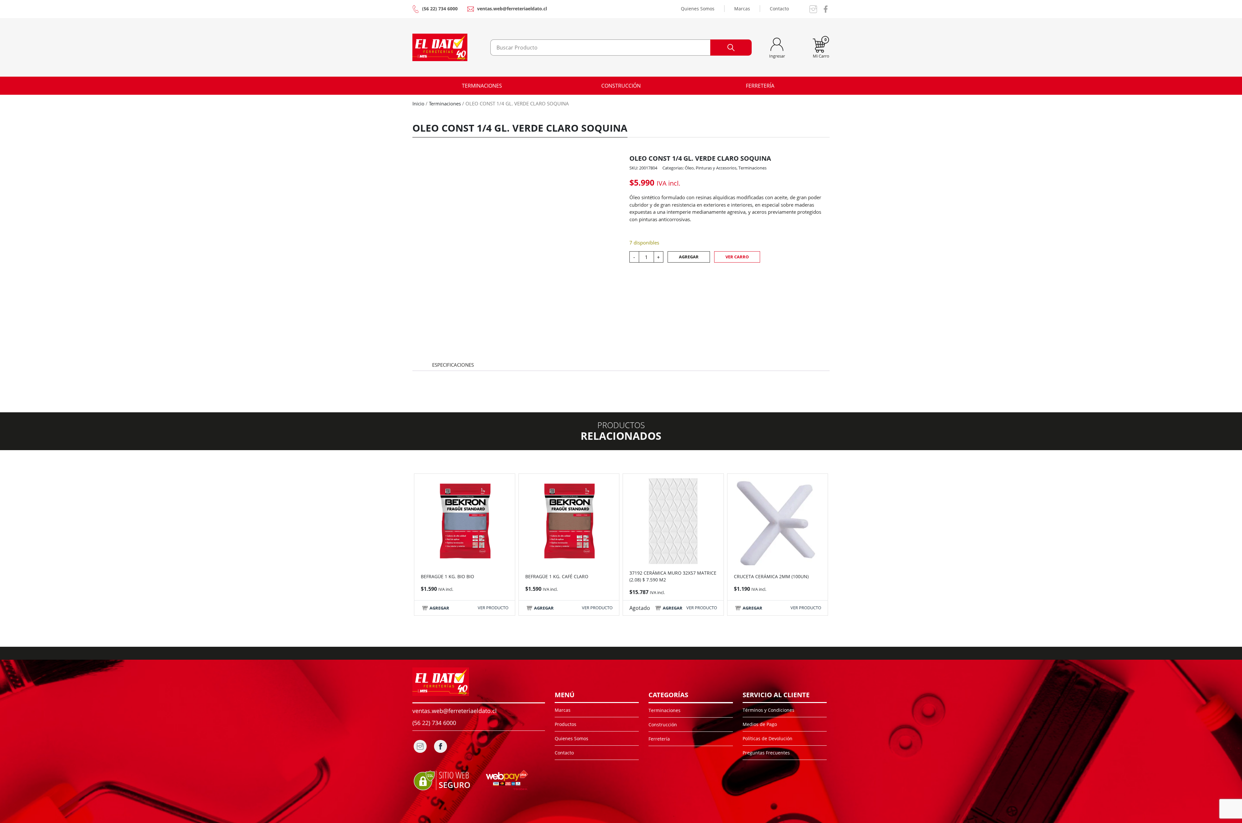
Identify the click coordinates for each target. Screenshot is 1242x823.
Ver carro (737, 257)
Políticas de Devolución (767, 738)
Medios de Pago (760, 724)
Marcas (742, 8)
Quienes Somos (697, 8)
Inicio (418, 103)
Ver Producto (493, 608)
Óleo (689, 168)
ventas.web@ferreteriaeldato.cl (512, 8)
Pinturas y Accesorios (716, 168)
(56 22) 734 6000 (440, 8)
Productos (565, 724)
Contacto (779, 8)
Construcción (621, 85)
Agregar (689, 257)
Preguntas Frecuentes (766, 753)
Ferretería (760, 85)
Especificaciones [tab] (453, 365)
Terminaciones (482, 85)
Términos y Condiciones (768, 710)
